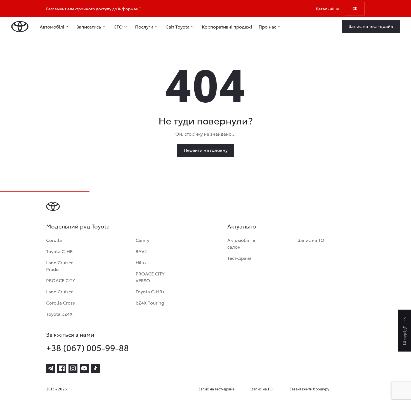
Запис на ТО (311, 240)
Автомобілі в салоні (241, 243)
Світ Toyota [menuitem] (178, 26)
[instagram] (72, 368)
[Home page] (20, 26)
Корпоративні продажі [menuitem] (227, 26)
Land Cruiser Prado (59, 265)
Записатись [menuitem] (88, 26)
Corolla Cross (60, 302)
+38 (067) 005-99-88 (87, 348)
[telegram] (50, 368)
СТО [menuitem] (118, 26)
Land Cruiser (59, 291)
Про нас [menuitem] (267, 26)
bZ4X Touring (150, 302)
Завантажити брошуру (309, 388)
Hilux (141, 262)
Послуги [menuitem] (144, 26)
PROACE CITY (60, 280)
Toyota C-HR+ (150, 291)
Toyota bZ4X (59, 313)
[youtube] (84, 368)
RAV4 (141, 251)
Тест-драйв (239, 257)
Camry (142, 240)
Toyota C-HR (59, 251)
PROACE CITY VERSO (150, 276)
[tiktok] (95, 368)
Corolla (54, 240)
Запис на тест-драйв (216, 388)
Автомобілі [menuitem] (52, 26)
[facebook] (61, 368)
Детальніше (327, 8)
